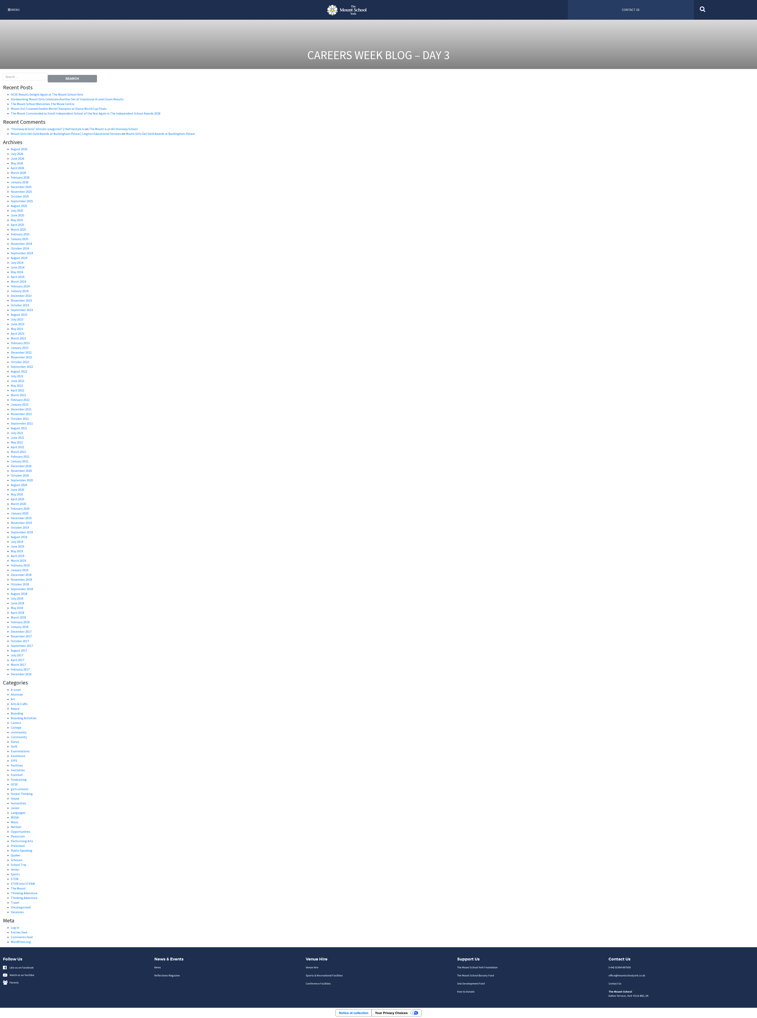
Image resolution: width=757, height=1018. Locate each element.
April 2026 (17, 168)
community (18, 732)
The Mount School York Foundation (477, 967)
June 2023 (17, 324)
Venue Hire (312, 967)
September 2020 (22, 480)
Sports (15, 874)
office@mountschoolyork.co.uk (627, 975)
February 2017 (20, 669)
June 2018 (17, 603)
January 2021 (19, 461)
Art (13, 699)
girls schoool (19, 789)
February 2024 (20, 286)
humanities (18, 803)
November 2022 (21, 357)
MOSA (15, 817)
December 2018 (21, 575)
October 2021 (20, 419)
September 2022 (22, 367)
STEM (15, 879)
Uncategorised (21, 907)
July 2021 (17, 433)
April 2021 (17, 447)
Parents (13, 982)
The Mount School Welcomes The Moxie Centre (42, 104)
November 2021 (21, 414)
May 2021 (17, 442)
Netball (16, 827)
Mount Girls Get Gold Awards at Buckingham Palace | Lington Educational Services (66, 134)
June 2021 (17, 438)
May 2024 (17, 272)
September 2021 (22, 423)
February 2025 (20, 234)
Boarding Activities (23, 718)
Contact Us (615, 983)
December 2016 (21, 674)
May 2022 (17, 385)
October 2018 (20, 584)
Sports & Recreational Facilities (324, 975)
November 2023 (21, 300)
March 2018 (18, 617)
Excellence (18, 756)
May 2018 (17, 608)
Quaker (16, 855)
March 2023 (18, 338)
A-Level (16, 690)
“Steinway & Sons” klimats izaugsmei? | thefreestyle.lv (47, 129)
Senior (15, 869)
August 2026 (19, 149)
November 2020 (21, 471)
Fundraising (19, 779)
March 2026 (18, 173)
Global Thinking (22, 794)
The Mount (18, 888)
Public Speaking (21, 850)
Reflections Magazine (167, 975)
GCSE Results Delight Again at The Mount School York (47, 94)
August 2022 (19, 371)
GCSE (14, 784)
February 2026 (20, 177)
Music (14, 822)
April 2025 (17, 225)
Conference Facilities (318, 983)
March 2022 (18, 395)
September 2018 (22, 589)
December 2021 (21, 409)
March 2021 (18, 452)
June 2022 (17, 381)
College (16, 727)
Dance (15, 742)
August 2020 (19, 485)
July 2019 (17, 542)
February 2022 (20, 400)
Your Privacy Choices (391, 1013)
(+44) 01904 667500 (620, 967)
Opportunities (20, 832)
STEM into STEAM (23, 884)
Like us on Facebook (21, 967)
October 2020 (20, 475)
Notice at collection (353, 1013)
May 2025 (17, 220)
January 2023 (19, 348)
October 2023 (20, 305)
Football (17, 775)
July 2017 (17, 655)
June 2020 (17, 490)
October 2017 (20, 641)
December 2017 (21, 631)
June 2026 (17, 158)
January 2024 (19, 291)
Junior (15, 808)
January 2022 (19, 404)
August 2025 (19, 206)
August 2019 (19, 537)
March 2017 (18, 665)
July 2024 (17, 263)
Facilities (17, 765)
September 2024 (22, 253)
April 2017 (17, 660)
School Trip (18, 865)
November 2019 (21, 523)
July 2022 (17, 376)
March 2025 (18, 229)
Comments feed (22, 937)
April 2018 (17, 613)
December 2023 (21, 296)
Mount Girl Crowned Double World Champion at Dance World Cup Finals (59, 109)
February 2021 (20, 456)
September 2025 (22, 201)
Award (15, 709)
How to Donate (466, 991)
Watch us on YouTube (21, 975)
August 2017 (19, 650)
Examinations (20, 751)
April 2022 (17, 390)
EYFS (14, 761)
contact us (631, 10)
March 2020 (18, 504)
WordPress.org (21, 942)
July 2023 (17, 319)
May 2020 (17, 494)
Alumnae (17, 694)
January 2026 (19, 182)
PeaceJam (18, 836)
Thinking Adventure (24, 893)
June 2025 (17, 215)
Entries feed (19, 932)
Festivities (18, 770)
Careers (16, 723)
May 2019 (17, 551)
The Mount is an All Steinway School (113, 129)
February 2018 (20, 622)
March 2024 (18, 281)
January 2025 (19, 239)
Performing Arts (22, 841)
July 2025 (17, 210)
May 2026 (17, 163)
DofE (14, 746)
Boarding (17, 713)
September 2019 (22, 532)
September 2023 (22, 310)
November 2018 (21, 579)
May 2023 (17, 329)
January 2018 (19, 627)
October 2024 (20, 248)
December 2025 (21, 187)
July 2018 (17, 598)
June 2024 (17, 267)
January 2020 (19, 513)
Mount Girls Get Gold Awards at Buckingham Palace (160, 134)
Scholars (16, 860)
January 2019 (19, 570)
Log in (15, 928)
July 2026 (17, 154)
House (15, 798)
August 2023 (19, 315)
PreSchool (18, 846)
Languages (18, 813)
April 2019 (17, 556)
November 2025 (21, 192)
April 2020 (17, 499)
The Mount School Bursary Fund (475, 975)
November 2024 (21, 244)
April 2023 (17, 333)
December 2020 (21, 466)
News (157, 967)
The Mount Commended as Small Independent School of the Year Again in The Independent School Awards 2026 (85, 113)
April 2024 (17, 277)
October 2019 (20, 527)
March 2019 (18, 561)
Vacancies (17, 912)
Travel (15, 902)
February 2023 (20, 343)
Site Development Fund (471, 983)
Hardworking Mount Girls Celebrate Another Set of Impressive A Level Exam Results (67, 99)
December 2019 (21, 518)
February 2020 (20, 508)
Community (19, 737)
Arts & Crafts (19, 704)
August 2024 (19, 258)
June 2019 (17, 546)
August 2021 (19, 428)
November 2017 (21, 636)
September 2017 (22, 646)
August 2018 (19, 594)
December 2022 (21, 352)
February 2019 (20, 565)
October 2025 (20, 196)
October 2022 (20, 362)
